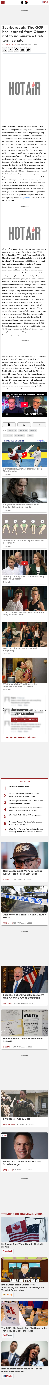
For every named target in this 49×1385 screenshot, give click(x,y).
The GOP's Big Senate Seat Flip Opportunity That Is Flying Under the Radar (24, 1329)
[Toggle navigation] (3, 3)
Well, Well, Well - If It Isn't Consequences (25, 815)
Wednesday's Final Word (19, 787)
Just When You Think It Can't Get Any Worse (24, 916)
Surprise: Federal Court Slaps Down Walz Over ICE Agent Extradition (23, 996)
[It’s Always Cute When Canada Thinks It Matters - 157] (24, 1229)
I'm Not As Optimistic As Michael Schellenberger (22, 1163)
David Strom (8, 923)
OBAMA (33, 431)
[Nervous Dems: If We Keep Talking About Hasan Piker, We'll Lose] (24, 855)
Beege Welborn (9, 1124)
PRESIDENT (8, 435)
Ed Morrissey (8, 1003)
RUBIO (30, 435)
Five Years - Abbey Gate (16, 1118)
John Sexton (8, 879)
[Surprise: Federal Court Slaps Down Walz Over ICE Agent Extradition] (24, 979)
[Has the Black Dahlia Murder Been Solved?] (24, 1023)
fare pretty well (25, 197)
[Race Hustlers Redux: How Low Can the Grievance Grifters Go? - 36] (24, 1353)
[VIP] (45, 3)
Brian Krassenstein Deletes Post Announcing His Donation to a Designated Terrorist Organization (23, 1287)
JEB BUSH (23, 431)
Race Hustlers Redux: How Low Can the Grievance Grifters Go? (21, 1370)
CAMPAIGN (12, 431)
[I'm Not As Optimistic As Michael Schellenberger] (24, 1146)
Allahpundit (9, 45)
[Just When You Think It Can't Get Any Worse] (24, 899)
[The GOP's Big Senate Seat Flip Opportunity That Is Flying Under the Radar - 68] (24, 1313)
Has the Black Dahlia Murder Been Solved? (23, 1040)
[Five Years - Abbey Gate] (24, 1103)
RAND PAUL (19, 435)
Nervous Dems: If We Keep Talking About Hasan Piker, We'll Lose (22, 872)
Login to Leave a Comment (24, 720)
